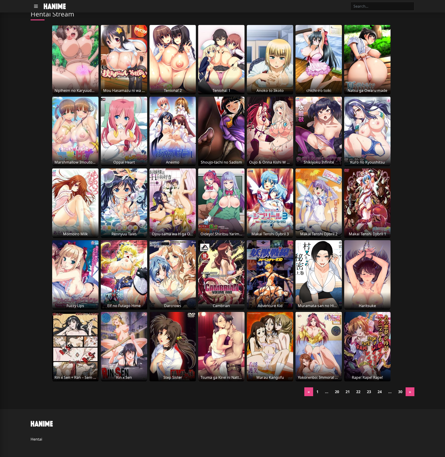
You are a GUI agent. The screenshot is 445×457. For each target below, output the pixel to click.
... (326, 391)
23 (369, 391)
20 (337, 391)
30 (400, 391)
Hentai (36, 439)
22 (358, 391)
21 (348, 391)
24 (380, 391)
